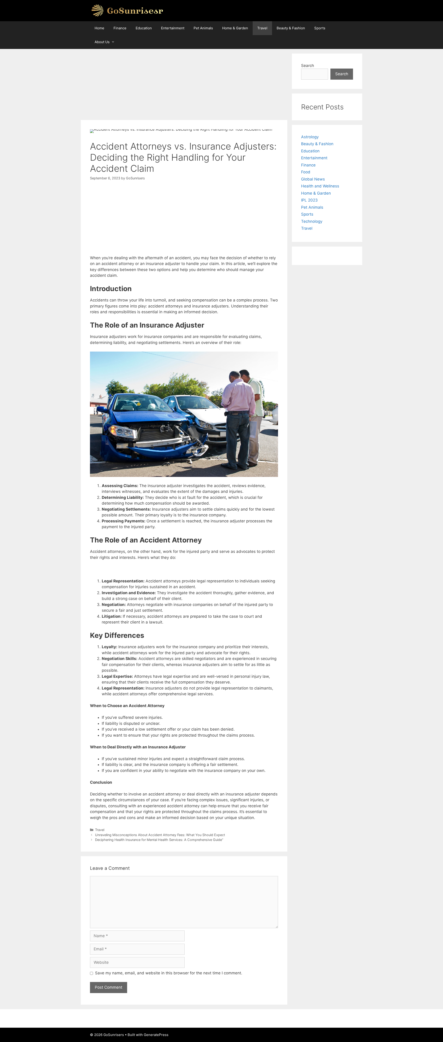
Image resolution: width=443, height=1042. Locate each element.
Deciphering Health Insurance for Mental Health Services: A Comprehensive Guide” (159, 840)
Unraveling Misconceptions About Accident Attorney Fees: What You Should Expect (160, 835)
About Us (102, 42)
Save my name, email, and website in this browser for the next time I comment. (168, 973)
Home (99, 28)
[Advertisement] (184, 86)
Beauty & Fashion (291, 28)
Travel (262, 28)
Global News (313, 179)
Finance (120, 28)
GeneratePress (156, 1035)
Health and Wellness (320, 186)
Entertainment (172, 28)
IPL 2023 (309, 200)
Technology (311, 221)
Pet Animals (203, 28)
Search (307, 65)
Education (144, 28)
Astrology (310, 137)
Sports (319, 28)
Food (305, 172)
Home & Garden (235, 28)
